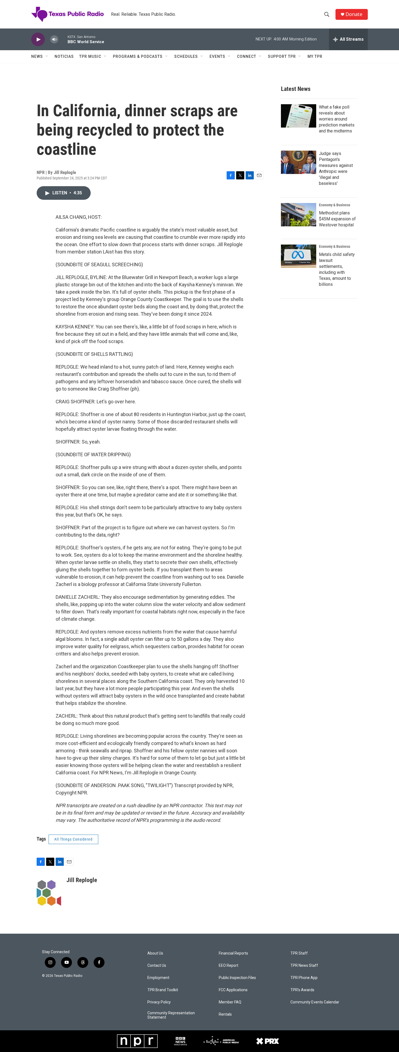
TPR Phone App (304, 978)
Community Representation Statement (171, 1015)
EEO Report (228, 966)
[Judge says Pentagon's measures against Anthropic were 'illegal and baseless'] (298, 162)
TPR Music (90, 56)
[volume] (54, 39)
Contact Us (156, 966)
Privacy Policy (159, 1002)
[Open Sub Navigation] (47, 56)
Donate (354, 14)
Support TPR (282, 56)
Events (217, 56)
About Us (155, 953)
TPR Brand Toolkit (162, 990)
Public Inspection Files (237, 978)
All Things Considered (73, 839)
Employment (158, 978)
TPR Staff (299, 953)
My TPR (315, 56)
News (37, 56)
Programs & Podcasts (138, 56)
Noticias (64, 56)
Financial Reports (233, 953)
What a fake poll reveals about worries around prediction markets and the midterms (336, 119)
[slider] (63, 39)
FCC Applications (233, 990)
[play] (38, 39)
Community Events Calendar (314, 1002)
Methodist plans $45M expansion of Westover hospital (337, 218)
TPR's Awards (302, 990)
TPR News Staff (304, 966)
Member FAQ (230, 1002)
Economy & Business (334, 205)
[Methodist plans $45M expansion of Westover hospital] (298, 214)
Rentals (225, 1014)
